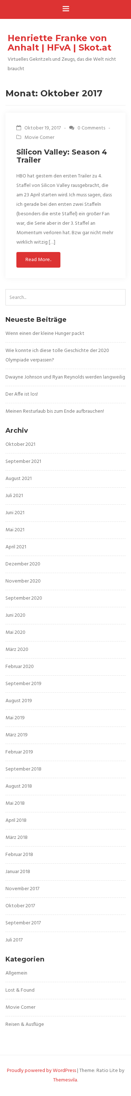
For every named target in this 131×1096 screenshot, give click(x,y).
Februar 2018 (19, 855)
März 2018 (16, 837)
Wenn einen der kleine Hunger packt (44, 333)
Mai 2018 (15, 803)
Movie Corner (39, 137)
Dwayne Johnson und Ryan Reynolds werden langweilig (65, 377)
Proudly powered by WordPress (41, 1071)
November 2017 (22, 889)
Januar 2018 (17, 872)
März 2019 (16, 735)
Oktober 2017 (20, 906)
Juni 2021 (14, 513)
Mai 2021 (14, 530)
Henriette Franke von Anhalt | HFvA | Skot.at (59, 43)
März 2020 (16, 649)
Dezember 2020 (22, 564)
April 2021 (15, 547)
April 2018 (16, 820)
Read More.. (38, 260)
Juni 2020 (15, 615)
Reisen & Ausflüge (24, 1024)
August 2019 (18, 701)
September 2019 (23, 684)
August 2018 (18, 786)
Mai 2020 (15, 632)
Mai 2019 (15, 718)
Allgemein (16, 973)
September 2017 (23, 923)
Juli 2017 (14, 940)
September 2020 (23, 598)
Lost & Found (20, 990)
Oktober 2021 (20, 444)
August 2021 (18, 479)
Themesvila (65, 1080)
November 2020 (23, 581)
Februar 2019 (19, 752)
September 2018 (23, 769)
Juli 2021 (14, 496)
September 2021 (23, 461)
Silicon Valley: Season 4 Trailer (61, 156)
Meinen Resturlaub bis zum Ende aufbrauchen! (54, 411)
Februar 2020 (19, 667)
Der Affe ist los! (21, 394)
